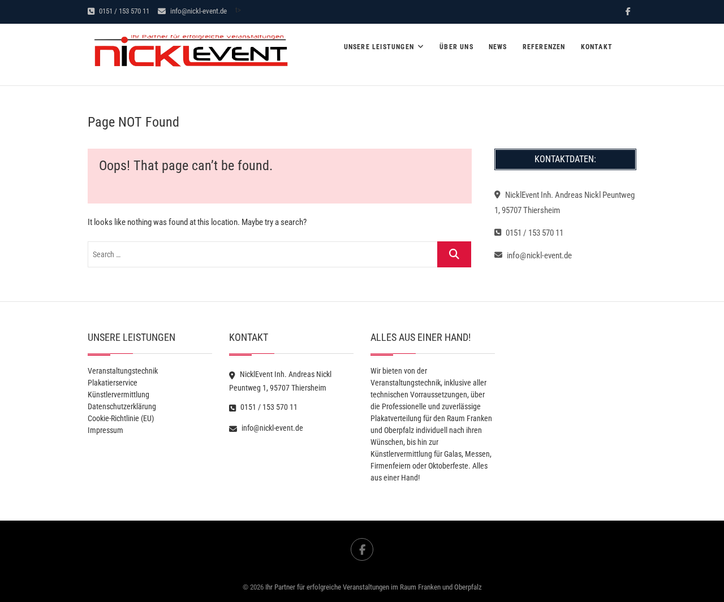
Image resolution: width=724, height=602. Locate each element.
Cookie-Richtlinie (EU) (121, 418)
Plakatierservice (112, 382)
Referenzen (544, 47)
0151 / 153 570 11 (123, 11)
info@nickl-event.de (198, 11)
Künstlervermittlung (118, 394)
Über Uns (456, 47)
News (498, 47)
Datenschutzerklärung (122, 406)
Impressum (105, 430)
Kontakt (597, 47)
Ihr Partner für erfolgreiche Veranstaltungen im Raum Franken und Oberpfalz (373, 587)
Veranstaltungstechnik (123, 370)
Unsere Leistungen (379, 47)
